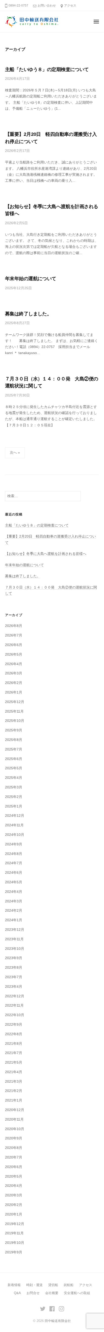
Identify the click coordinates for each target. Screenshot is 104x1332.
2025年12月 (14, 702)
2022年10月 (14, 1015)
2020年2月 (13, 1205)
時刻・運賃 (34, 1285)
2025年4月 (13, 778)
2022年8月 (13, 1034)
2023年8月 (13, 967)
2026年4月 (13, 664)
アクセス (70, 5)
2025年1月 (13, 806)
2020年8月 (13, 1148)
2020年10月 (14, 1129)
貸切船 (53, 1285)
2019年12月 (14, 1224)
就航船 (68, 1285)
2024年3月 (13, 901)
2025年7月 (13, 749)
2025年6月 (13, 759)
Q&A (17, 1293)
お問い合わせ (47, 5)
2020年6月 (13, 1167)
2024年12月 (14, 816)
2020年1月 (13, 1214)
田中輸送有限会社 (58, 1321)
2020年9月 (13, 1138)
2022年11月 (14, 1005)
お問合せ (33, 1293)
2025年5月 (13, 768)
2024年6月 (13, 873)
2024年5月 (13, 882)
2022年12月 (14, 996)
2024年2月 (13, 910)
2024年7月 (13, 863)
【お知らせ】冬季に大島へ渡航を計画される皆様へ (45, 554)
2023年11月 (14, 939)
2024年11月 (14, 825)
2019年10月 (14, 1243)
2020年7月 (13, 1157)
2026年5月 (13, 654)
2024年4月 (13, 892)
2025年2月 (13, 797)
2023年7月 (13, 977)
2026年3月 (13, 673)
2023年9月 (13, 958)
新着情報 (14, 1285)
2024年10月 (14, 835)
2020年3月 (13, 1195)
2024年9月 (13, 844)
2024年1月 (13, 920)
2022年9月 (13, 1024)
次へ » (15, 452)
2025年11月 (14, 711)
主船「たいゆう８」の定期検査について (47, 69)
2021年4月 (13, 1072)
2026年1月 (13, 692)
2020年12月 (14, 1110)
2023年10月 (14, 949)
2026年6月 (13, 645)
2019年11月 (14, 1233)
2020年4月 (13, 1186)
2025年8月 (13, 740)
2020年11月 (14, 1119)
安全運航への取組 (77, 1293)
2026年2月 (13, 683)
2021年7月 (13, 1053)
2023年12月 (14, 930)
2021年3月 (13, 1081)
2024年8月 (13, 854)
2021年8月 (13, 1044)
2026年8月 (13, 626)
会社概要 (51, 1293)
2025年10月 (14, 721)
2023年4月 (13, 987)
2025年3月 (13, 787)
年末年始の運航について (30, 278)
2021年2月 (13, 1091)
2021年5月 (13, 1062)
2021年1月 (13, 1100)
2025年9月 (13, 730)
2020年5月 (13, 1176)
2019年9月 (13, 1252)
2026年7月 (13, 635)
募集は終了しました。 (28, 313)
